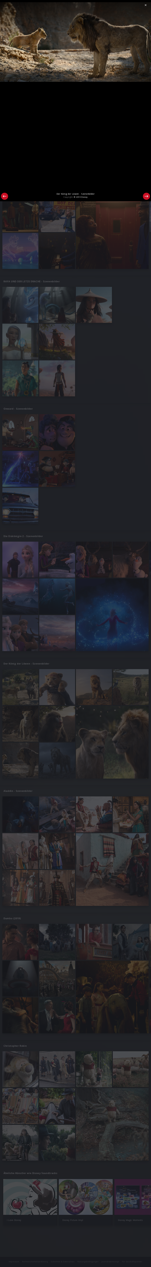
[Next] (146, 196)
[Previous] (4, 196)
